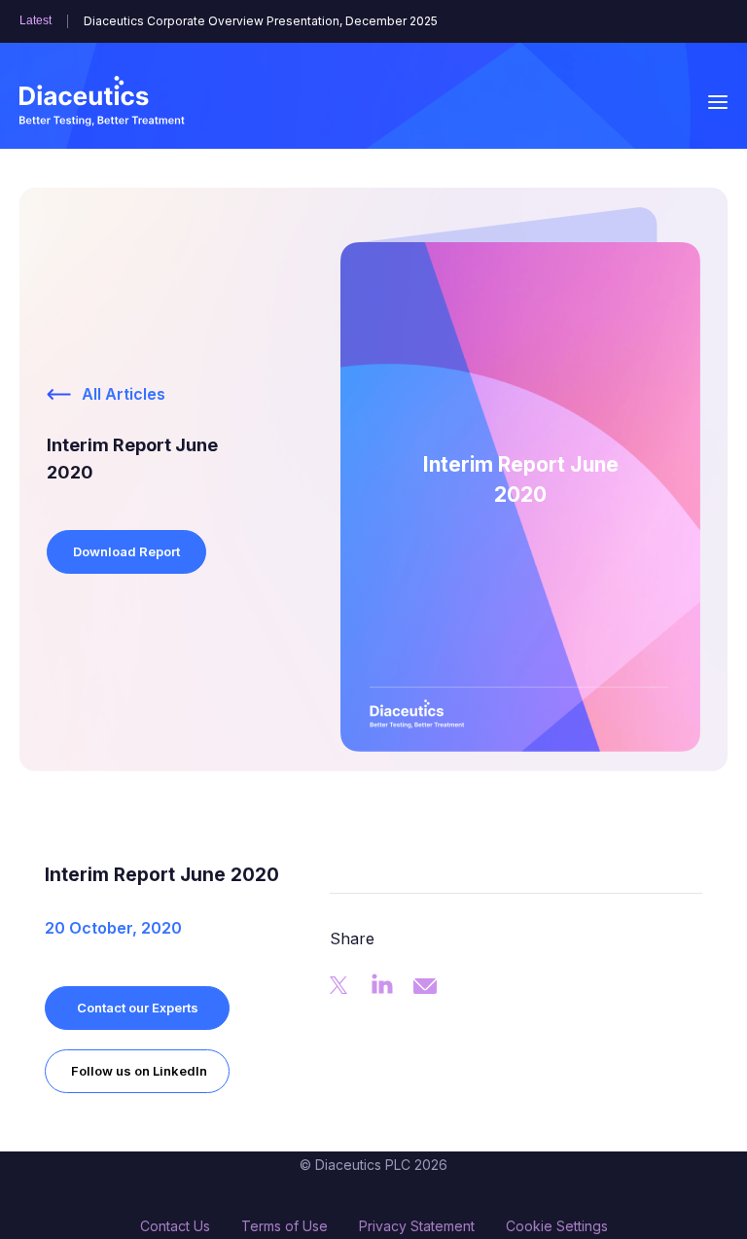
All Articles (123, 394)
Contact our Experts (137, 1007)
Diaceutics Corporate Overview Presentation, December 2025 (261, 21)
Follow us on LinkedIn (139, 1071)
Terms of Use (284, 1226)
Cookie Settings (557, 1226)
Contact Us (175, 1226)
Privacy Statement (417, 1226)
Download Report (126, 551)
